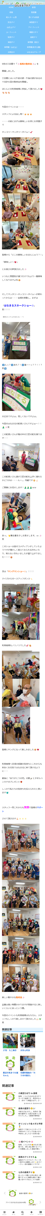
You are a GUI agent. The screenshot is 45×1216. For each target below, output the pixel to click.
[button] (40, 674)
